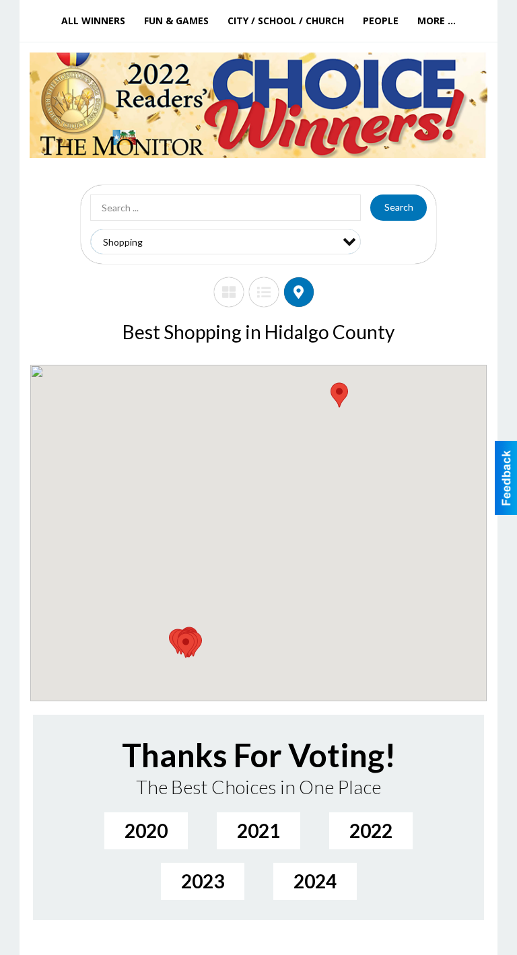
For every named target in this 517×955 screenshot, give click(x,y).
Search (398, 207)
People (381, 20)
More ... (436, 20)
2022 (370, 830)
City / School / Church (286, 20)
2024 (315, 881)
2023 (202, 881)
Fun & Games (176, 20)
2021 (258, 830)
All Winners (93, 20)
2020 (146, 830)
